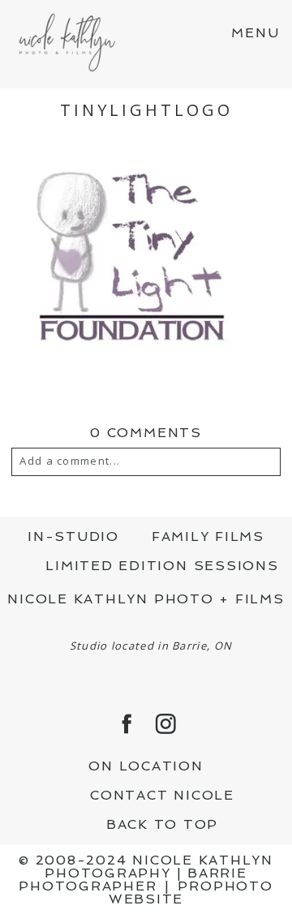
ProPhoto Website (191, 892)
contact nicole (162, 795)
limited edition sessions (161, 565)
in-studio (73, 536)
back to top (162, 824)
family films (208, 536)
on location (145, 766)
